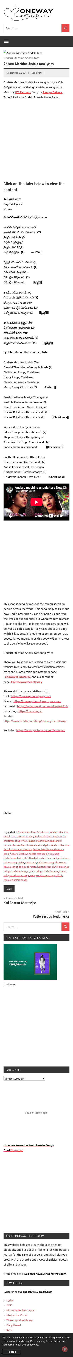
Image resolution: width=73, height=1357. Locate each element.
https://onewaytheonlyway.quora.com (37, 701)
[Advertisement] (36, 140)
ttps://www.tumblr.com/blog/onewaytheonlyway (35, 721)
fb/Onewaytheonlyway (26, 682)
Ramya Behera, (53, 92)
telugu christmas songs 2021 (46, 875)
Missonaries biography (20, 1310)
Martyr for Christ (16, 1315)
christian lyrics (32, 857)
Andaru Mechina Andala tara (33, 831)
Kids (9, 1330)
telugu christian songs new (51, 871)
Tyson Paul (36, 72)
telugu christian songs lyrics (19, 871)
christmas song (45, 862)
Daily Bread (13, 1325)
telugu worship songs (15, 879)
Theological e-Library (19, 1320)
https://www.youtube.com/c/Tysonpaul (40, 730)
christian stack (49, 857)
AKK (9, 1305)
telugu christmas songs (16, 875)
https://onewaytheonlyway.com (31, 696)
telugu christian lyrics (31, 866)
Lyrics (9, 888)
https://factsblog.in (30, 711)
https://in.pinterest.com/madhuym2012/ (42, 706)
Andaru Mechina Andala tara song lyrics (31, 853)
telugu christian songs (56, 866)
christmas (30, 862)
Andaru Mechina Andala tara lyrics (31, 845)
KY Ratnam (22, 92)
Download (17, 1150)
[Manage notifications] (65, 1349)
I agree (12, 1351)
